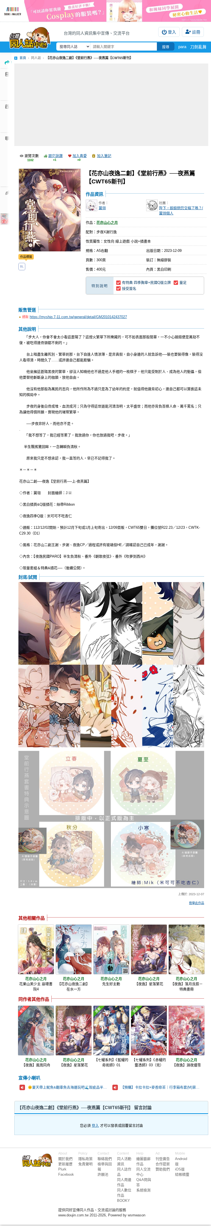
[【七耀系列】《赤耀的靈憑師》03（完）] (149, 1030)
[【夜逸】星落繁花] (149, 949)
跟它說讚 (55, 156)
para (182, 46)
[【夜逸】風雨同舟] (36, 1030)
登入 (172, 32)
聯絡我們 (105, 1159)
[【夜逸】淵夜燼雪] (186, 1030)
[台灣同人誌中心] (30, 36)
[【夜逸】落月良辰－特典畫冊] (186, 949)
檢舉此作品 (196, 903)
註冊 (196, 32)
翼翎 (102, 208)
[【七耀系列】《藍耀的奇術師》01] (111, 1030)
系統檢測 (143, 1190)
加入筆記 (104, 156)
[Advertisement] (111, 104)
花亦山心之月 (107, 223)
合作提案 (163, 1164)
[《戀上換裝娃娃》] (105, 11)
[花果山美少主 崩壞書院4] (36, 949)
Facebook (66, 1174)
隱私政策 (85, 1159)
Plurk (62, 1169)
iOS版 (180, 1169)
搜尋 (165, 47)
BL (22, 266)
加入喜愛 (80, 156)
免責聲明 (85, 1164)
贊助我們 (163, 1169)
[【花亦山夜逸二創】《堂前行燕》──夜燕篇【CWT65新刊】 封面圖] (49, 210)
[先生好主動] (111, 949)
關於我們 (65, 1159)
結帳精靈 (182, 1174)
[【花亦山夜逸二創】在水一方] (73, 949)
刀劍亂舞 (198, 47)
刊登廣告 (163, 1159)
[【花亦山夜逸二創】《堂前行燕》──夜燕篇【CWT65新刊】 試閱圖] (111, 665)
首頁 (23, 58)
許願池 (103, 1174)
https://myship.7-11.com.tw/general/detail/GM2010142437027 (78, 317)
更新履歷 (65, 1164)
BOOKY (123, 1201)
